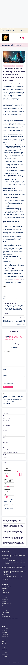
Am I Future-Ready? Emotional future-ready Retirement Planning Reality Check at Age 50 (13, 543)
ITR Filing (4, 435)
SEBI (14, 233)
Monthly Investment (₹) (8, 469)
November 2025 (5, 634)
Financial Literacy (6, 418)
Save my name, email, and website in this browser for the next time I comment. (13, 382)
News (4, 447)
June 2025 (4, 643)
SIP (4, 296)
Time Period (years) (7, 490)
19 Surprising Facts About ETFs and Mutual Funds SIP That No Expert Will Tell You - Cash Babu (13, 338)
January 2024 (5, 652)
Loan (4, 440)
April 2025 (4, 647)
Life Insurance (6, 437)
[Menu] (25, 37)
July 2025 (4, 641)
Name (4, 363)
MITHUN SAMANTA (10, 303)
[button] (7, 313)
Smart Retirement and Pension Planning (11, 452)
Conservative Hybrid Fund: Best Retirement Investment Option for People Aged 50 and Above (13, 526)
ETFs (4, 415)
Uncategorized (6, 457)
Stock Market (5, 454)
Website (5, 375)
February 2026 (5, 628)
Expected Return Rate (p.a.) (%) (8, 480)
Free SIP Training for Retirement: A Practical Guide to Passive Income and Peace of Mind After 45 (13, 533)
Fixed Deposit (6, 420)
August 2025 (4, 639)
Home (3, 44)
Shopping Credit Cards (7, 449)
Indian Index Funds (7, 428)
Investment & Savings (9, 44)
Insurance (5, 430)
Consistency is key (17, 279)
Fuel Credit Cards (6, 425)
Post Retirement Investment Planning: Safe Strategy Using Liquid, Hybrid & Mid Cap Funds (13, 538)
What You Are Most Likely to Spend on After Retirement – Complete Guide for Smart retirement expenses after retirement (13, 520)
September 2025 (5, 638)
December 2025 (5, 632)
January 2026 (4, 630)
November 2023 (5, 656)
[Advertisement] (14, 14)
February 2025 (5, 651)
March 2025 (4, 649)
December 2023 (5, 654)
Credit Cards (5, 413)
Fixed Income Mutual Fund (8, 423)
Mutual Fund (19, 65)
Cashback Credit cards (7, 410)
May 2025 (4, 645)
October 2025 (5, 636)
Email (4, 369)
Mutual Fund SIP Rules (7, 445)
